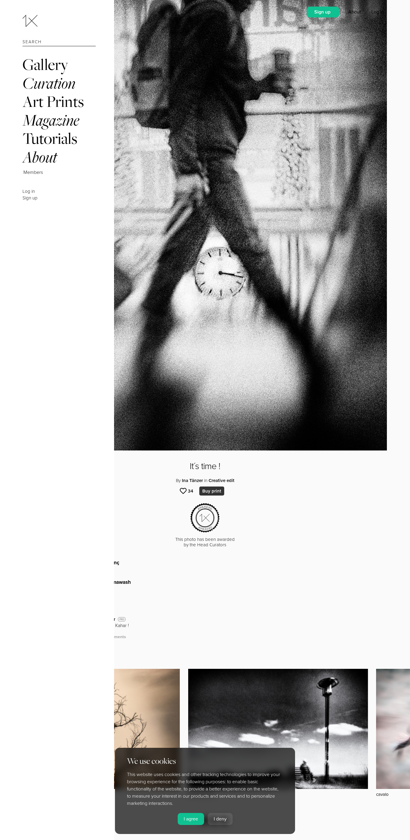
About (40, 157)
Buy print (211, 491)
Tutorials (50, 138)
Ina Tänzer (192, 480)
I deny (220, 819)
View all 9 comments (105, 636)
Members (33, 172)
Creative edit (221, 480)
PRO (121, 619)
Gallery (45, 64)
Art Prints (53, 101)
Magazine (51, 120)
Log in (29, 191)
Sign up (30, 198)
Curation (49, 83)
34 (190, 491)
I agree (191, 819)
